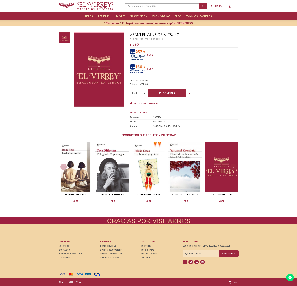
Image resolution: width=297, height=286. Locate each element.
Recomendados (160, 16)
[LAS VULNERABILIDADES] (221, 167)
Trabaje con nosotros (70, 253)
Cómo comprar (108, 246)
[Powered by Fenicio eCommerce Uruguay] (233, 282)
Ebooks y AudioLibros (199, 16)
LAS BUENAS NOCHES (75, 194)
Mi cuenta (146, 246)
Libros (89, 16)
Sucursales (64, 257)
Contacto (64, 250)
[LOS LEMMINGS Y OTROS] (148, 167)
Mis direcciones (149, 253)
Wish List (145, 257)
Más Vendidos (138, 16)
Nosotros (64, 246)
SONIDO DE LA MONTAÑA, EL (185, 194)
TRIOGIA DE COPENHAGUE (112, 194)
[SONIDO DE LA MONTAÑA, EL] (185, 167)
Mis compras (147, 250)
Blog (178, 16)
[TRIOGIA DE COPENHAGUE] (112, 167)
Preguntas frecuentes (111, 253)
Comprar (169, 93)
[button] (234, 173)
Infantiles (103, 16)
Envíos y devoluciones (111, 250)
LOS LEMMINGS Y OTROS (148, 194)
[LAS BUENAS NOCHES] (75, 167)
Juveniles (119, 16)
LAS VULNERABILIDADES (221, 194)
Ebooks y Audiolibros (111, 257)
